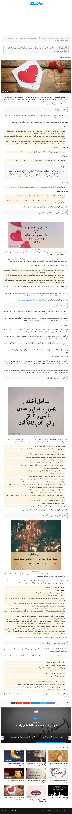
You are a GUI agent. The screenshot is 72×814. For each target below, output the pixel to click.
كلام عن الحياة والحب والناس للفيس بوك (32, 510)
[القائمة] (2, 3)
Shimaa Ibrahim (66, 57)
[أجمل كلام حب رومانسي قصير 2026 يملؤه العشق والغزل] (36, 756)
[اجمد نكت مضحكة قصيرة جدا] (14, 773)
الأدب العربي (56, 38)
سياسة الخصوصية (25, 810)
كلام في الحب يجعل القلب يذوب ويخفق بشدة (31, 300)
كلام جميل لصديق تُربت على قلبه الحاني (32, 207)
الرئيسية (64, 38)
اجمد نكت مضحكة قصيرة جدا (16, 780)
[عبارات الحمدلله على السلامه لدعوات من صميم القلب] (14, 790)
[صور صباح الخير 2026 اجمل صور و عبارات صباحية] (58, 756)
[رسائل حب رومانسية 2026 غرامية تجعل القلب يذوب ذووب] (36, 773)
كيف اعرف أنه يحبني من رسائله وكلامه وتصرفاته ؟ (29, 637)
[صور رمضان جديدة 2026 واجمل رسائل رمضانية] (14, 756)
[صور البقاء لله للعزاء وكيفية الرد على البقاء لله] (58, 790)
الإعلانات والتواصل (6, 810)
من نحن (32, 810)
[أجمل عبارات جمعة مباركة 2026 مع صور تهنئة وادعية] (58, 773)
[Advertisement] (36, 21)
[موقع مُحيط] (36, 3)
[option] (36, 725)
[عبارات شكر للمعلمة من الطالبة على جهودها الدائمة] (36, 791)
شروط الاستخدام (16, 810)
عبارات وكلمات (46, 38)
